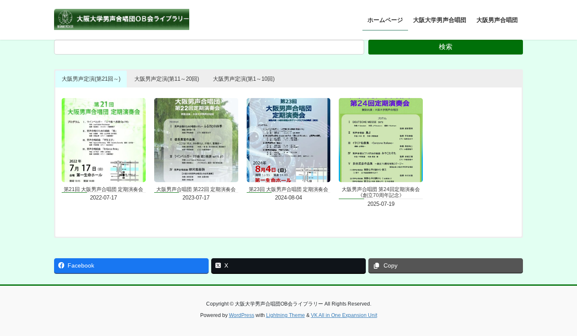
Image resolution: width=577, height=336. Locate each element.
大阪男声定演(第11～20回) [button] (166, 79)
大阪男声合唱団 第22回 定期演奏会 (196, 189)
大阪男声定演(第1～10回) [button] (244, 79)
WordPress (241, 315)
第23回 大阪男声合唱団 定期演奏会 (288, 189)
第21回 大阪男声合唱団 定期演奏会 (103, 189)
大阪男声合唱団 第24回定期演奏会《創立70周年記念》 (381, 192)
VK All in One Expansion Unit (344, 315)
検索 (445, 46)
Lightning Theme (285, 315)
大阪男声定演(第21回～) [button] (91, 79)
